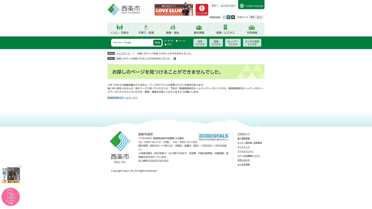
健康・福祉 (172, 32)
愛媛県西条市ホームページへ (123, 98)
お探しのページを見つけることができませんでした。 (144, 58)
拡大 (259, 17)
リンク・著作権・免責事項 (249, 143)
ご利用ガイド (243, 134)
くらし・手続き (120, 32)
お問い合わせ (243, 160)
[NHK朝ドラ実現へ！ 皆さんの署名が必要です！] (10, 175)
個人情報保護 (243, 138)
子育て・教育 (146, 32)
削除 (175, 58)
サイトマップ (243, 147)
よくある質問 (243, 165)
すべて (170, 41)
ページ (182, 41)
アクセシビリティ (245, 152)
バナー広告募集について (248, 156)
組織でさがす (216, 43)
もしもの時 (201, 13)
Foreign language (254, 6)
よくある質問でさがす (252, 43)
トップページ (123, 53)
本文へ (215, 6)
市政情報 (252, 32)
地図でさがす (200, 43)
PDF (169, 44)
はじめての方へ (228, 6)
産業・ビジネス (225, 32)
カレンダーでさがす (233, 43)
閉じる (20, 167)
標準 (252, 17)
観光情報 (199, 32)
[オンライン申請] (10, 197)
